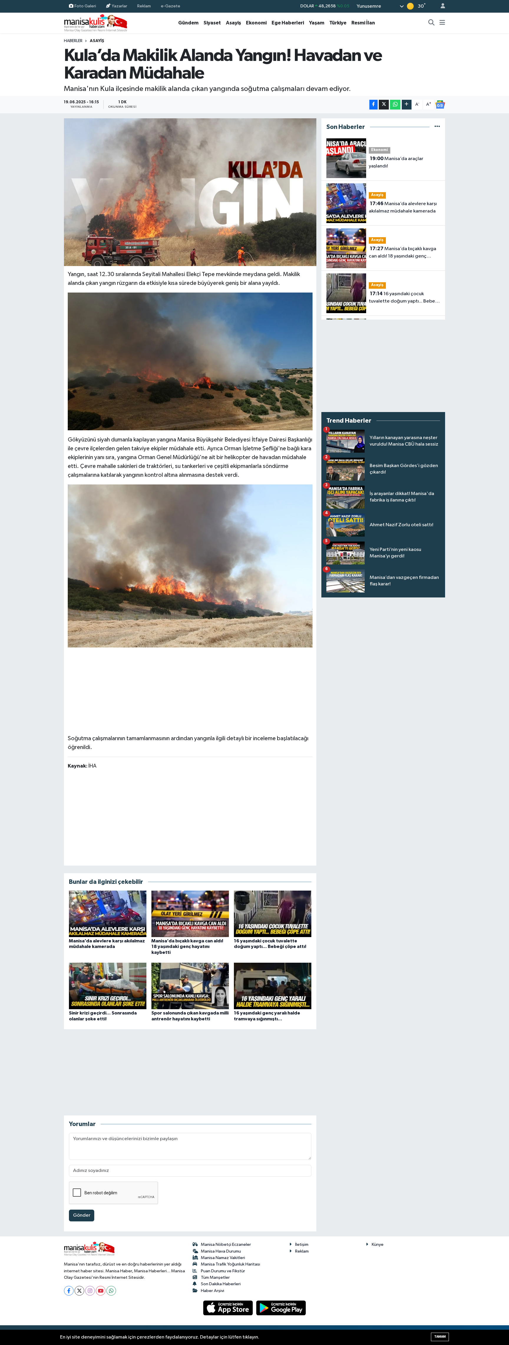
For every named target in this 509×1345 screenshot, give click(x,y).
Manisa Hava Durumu (221, 1251)
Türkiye (337, 22)
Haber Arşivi (212, 1290)
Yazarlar (119, 6)
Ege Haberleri (288, 22)
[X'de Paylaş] (384, 104)
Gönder (81, 1215)
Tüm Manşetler (215, 1277)
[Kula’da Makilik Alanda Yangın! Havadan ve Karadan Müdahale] (190, 192)
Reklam (144, 6)
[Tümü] (437, 126)
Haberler (73, 41)
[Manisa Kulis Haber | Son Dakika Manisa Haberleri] (96, 23)
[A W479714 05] (190, 566)
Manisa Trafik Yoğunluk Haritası (230, 1264)
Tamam (440, 1336)
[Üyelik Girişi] (440, 6)
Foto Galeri (85, 6)
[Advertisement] (190, 689)
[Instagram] (90, 1291)
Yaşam (316, 22)
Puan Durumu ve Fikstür (223, 1271)
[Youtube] (100, 1291)
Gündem (188, 22)
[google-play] (281, 1307)
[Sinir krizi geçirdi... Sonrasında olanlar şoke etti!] (107, 985)
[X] (79, 1291)
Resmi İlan (363, 22)
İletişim (301, 1244)
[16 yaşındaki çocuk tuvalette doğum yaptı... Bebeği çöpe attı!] (272, 913)
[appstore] (228, 1307)
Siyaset (212, 22)
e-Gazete (170, 6)
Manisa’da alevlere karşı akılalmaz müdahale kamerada (403, 207)
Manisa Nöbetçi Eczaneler (226, 1244)
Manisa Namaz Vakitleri (223, 1258)
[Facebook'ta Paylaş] (373, 104)
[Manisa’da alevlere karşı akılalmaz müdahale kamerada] (107, 913)
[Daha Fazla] (407, 104)
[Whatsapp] (111, 1291)
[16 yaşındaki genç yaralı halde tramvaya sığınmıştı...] (272, 985)
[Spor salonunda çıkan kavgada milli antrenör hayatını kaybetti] (190, 985)
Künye (378, 1244)
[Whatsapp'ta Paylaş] (395, 104)
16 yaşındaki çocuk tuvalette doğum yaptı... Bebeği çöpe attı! (404, 298)
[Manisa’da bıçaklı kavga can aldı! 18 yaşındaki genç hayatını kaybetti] (190, 913)
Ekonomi (256, 22)
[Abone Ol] (440, 104)
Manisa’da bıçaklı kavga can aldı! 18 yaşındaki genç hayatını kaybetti (187, 946)
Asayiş (233, 22)
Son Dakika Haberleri (221, 1284)
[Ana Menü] (442, 23)
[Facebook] (69, 1291)
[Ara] (431, 23)
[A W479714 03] (190, 361)
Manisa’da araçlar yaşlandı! (396, 162)
